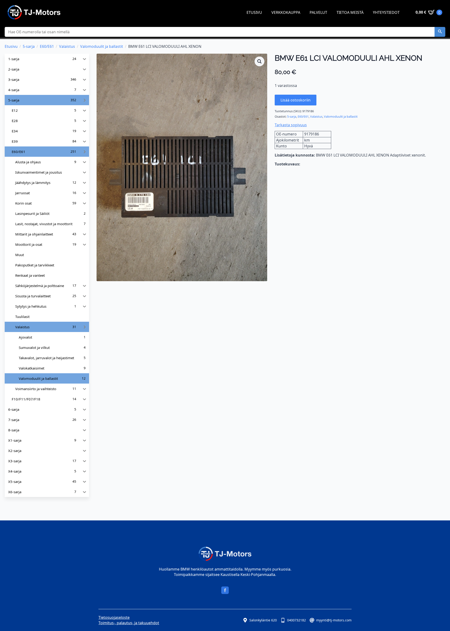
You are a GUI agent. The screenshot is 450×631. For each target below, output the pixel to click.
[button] (440, 32)
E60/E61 (47, 46)
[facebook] (225, 590)
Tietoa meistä (350, 12)
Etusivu (254, 12)
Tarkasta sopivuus (291, 124)
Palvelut (318, 12)
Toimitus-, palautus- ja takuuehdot (128, 622)
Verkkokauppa (285, 12)
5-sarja (29, 46)
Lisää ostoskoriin (296, 100)
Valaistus (67, 46)
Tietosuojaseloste (114, 617)
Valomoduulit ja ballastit (101, 46)
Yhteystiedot (386, 12)
